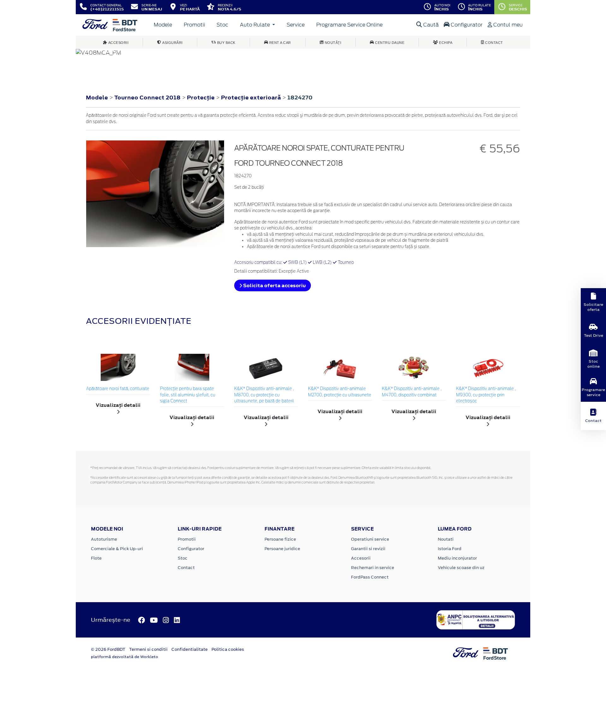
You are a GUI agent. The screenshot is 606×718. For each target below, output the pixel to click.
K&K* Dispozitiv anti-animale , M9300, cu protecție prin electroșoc (486, 395)
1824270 (299, 97)
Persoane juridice (282, 549)
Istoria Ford (449, 549)
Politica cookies (227, 649)
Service (296, 25)
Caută (430, 25)
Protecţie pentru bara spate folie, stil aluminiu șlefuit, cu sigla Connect (187, 395)
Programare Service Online (349, 25)
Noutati (446, 539)
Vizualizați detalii (118, 405)
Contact (186, 568)
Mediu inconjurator (457, 558)
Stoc (222, 25)
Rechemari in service (372, 568)
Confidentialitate (189, 649)
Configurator (466, 25)
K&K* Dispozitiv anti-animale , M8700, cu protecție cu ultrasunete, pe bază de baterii (264, 395)
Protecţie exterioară (251, 97)
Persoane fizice (280, 539)
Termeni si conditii (148, 649)
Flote (96, 558)
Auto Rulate (255, 25)
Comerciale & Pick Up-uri (117, 549)
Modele (163, 25)
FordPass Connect (370, 577)
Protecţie (201, 97)
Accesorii (361, 558)
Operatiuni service (370, 539)
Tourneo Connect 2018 (147, 97)
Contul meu (507, 25)
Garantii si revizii (368, 549)
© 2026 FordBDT (108, 649)
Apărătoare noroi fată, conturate (117, 389)
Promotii (194, 25)
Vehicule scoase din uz (461, 568)
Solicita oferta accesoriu (274, 285)
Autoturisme (104, 539)
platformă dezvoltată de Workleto (124, 656)
